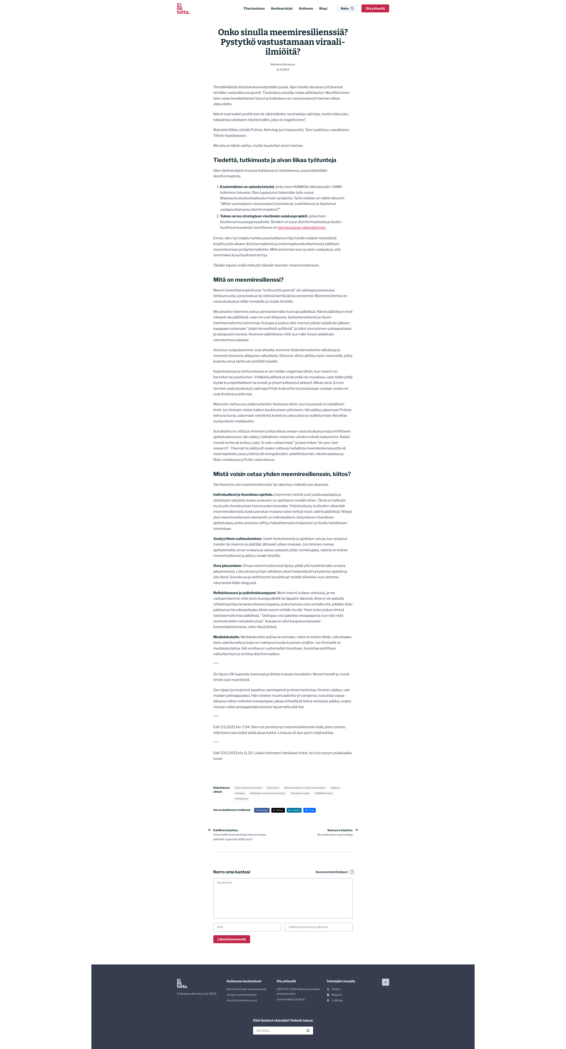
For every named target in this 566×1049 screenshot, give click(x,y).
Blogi (323, 8)
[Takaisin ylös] (385, 982)
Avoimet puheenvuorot (242, 1000)
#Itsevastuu (273, 787)
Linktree (337, 1000)
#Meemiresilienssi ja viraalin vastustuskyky (305, 787)
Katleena (306, 8)
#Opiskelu (240, 793)
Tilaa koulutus (254, 8)
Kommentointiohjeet (334, 872)
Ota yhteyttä (375, 8)
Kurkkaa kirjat (282, 8)
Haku (345, 8)
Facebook (263, 810)
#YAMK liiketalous (323, 793)
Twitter (279, 810)
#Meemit (335, 787)
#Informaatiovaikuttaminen (248, 787)
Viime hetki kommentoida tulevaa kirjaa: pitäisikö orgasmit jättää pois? (239, 834)
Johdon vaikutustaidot (241, 994)
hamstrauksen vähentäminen (302, 227)
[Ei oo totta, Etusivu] (183, 8)
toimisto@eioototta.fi (291, 999)
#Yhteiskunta (241, 798)
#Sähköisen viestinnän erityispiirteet (267, 793)
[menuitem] (254, 8)
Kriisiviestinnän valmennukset (246, 989)
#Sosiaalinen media (300, 793)
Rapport (336, 994)
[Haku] (308, 1030)
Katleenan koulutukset (244, 981)
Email (311, 810)
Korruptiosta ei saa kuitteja (335, 832)
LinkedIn (295, 810)
